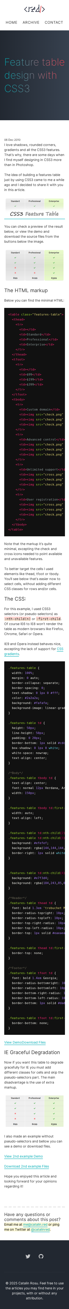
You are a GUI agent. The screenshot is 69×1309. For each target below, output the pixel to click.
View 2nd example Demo (23, 1156)
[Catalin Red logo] (34, 9)
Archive (31, 22)
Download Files (34, 1042)
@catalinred (40, 1229)
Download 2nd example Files (26, 1166)
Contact (54, 22)
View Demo (13, 1042)
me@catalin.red (35, 1224)
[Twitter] (28, 1261)
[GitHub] (41, 1261)
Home (11, 22)
